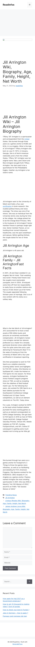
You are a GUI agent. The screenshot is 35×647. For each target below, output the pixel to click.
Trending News (11, 495)
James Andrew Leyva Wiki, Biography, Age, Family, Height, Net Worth (16, 509)
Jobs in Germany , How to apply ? (15, 613)
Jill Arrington (10, 498)
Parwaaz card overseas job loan (15, 616)
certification (7, 206)
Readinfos (8, 4)
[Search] (29, 581)
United (26, 139)
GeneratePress (17, 644)
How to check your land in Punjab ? (16, 610)
